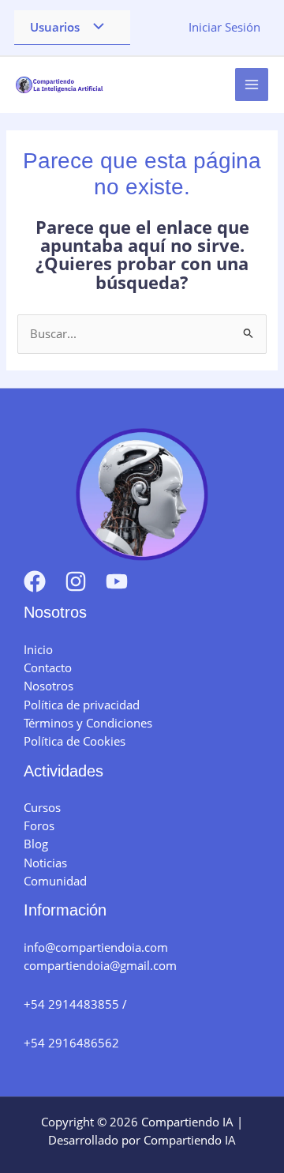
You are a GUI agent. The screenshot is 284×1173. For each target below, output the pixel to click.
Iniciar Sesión (224, 27)
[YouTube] (117, 581)
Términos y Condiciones (88, 723)
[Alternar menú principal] (251, 84)
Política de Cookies (74, 741)
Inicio (38, 649)
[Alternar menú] (94, 27)
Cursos (42, 807)
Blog (36, 844)
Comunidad (55, 881)
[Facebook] (35, 581)
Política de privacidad (82, 704)
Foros (39, 825)
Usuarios (55, 27)
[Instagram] (76, 581)
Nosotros (48, 686)
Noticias (45, 862)
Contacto (48, 667)
